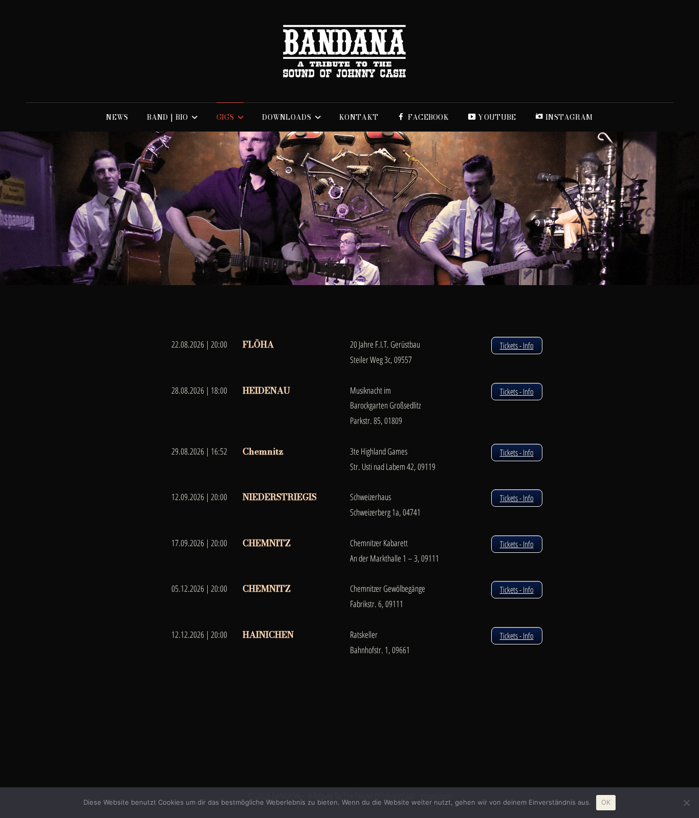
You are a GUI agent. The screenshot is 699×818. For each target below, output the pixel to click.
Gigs (225, 117)
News (117, 117)
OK (606, 802)
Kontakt (358, 117)
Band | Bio (167, 117)
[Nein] (686, 803)
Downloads (286, 117)
